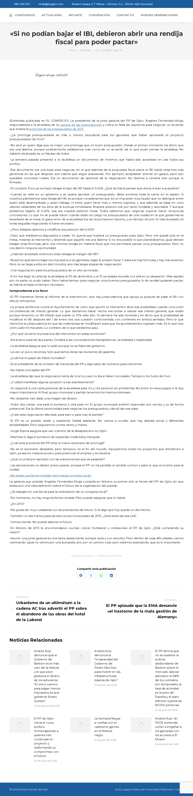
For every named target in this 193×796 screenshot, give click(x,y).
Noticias (90, 555)
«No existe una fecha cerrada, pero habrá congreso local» (50, 475)
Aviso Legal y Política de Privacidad (136, 789)
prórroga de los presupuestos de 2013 (56, 129)
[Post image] (19, 657)
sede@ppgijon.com (50, 3)
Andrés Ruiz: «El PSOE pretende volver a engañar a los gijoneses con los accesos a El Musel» (168, 729)
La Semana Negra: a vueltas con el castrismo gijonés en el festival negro (107, 727)
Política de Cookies (172, 789)
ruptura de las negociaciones (81, 125)
